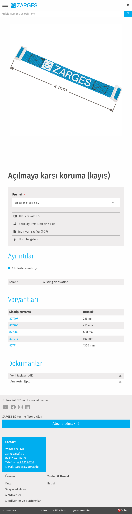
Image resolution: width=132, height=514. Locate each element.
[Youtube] (5, 407)
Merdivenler (13, 495)
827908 (13, 325)
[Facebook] (13, 407)
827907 (13, 318)
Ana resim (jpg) (20, 381)
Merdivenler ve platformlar (23, 501)
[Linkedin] (27, 407)
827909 (13, 332)
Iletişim (52, 483)
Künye (44, 510)
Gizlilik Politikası (60, 510)
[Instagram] (20, 407)
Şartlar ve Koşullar (81, 510)
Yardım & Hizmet (58, 476)
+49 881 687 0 (25, 462)
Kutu (8, 483)
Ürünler (10, 476)
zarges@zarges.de (27, 467)
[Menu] (5, 6)
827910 (13, 339)
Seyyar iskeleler (15, 489)
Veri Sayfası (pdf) (21, 375)
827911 (13, 345)
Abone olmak (64, 423)
